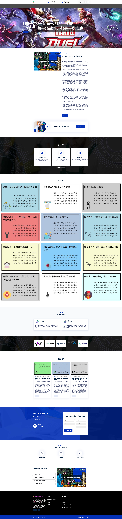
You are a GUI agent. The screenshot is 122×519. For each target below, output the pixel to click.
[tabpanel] (45, 157)
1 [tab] (57, 167)
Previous (33, 343)
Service (83, 517)
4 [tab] (63, 167)
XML (62, 499)
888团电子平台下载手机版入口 (67, 506)
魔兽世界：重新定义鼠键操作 (81, 378)
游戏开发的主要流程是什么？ (39, 477)
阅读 (38, 396)
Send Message (68, 430)
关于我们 (64, 115)
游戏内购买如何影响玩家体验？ (39, 480)
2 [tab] (59, 167)
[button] (121, 28)
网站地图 (63, 502)
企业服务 (62, 6)
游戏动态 (57, 6)
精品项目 (52, 6)
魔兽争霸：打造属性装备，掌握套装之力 (62, 379)
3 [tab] (61, 167)
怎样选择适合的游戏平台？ (38, 483)
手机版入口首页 (36, 6)
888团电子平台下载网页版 (66, 504)
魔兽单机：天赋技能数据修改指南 (43, 379)
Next (88, 343)
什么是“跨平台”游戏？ (38, 474)
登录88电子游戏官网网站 (69, 6)
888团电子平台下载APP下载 (66, 507)
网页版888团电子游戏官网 (45, 6)
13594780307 (66, 2)
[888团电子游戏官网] (39, 2)
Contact (87, 517)
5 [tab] (65, 167)
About (79, 517)
